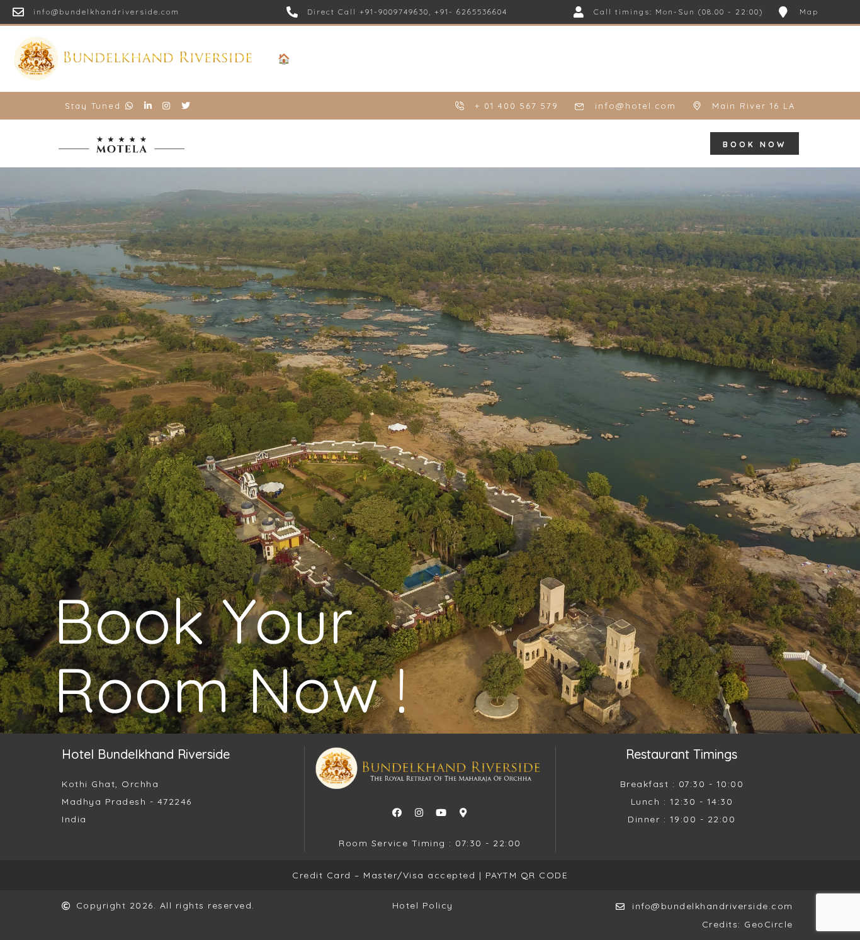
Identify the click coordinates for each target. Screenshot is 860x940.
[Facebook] (396, 812)
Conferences (552, 58)
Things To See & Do (686, 58)
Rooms (373, 58)
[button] (754, 143)
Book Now (768, 58)
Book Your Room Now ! (230, 655)
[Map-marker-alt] (462, 812)
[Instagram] (418, 812)
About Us (323, 58)
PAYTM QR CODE (527, 875)
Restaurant (483, 58)
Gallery (611, 58)
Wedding (422, 58)
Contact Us (829, 58)
